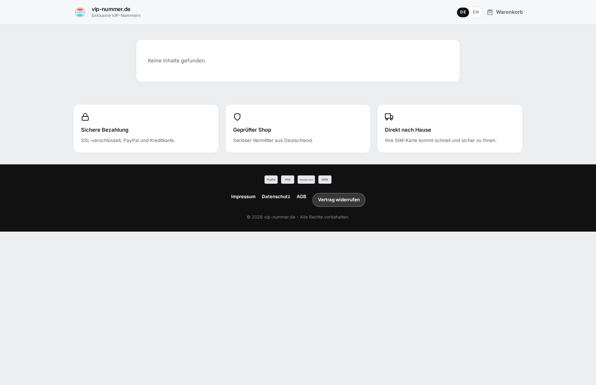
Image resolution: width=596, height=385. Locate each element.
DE (463, 12)
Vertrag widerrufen (339, 199)
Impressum (243, 196)
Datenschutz (276, 196)
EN (476, 12)
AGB (301, 196)
